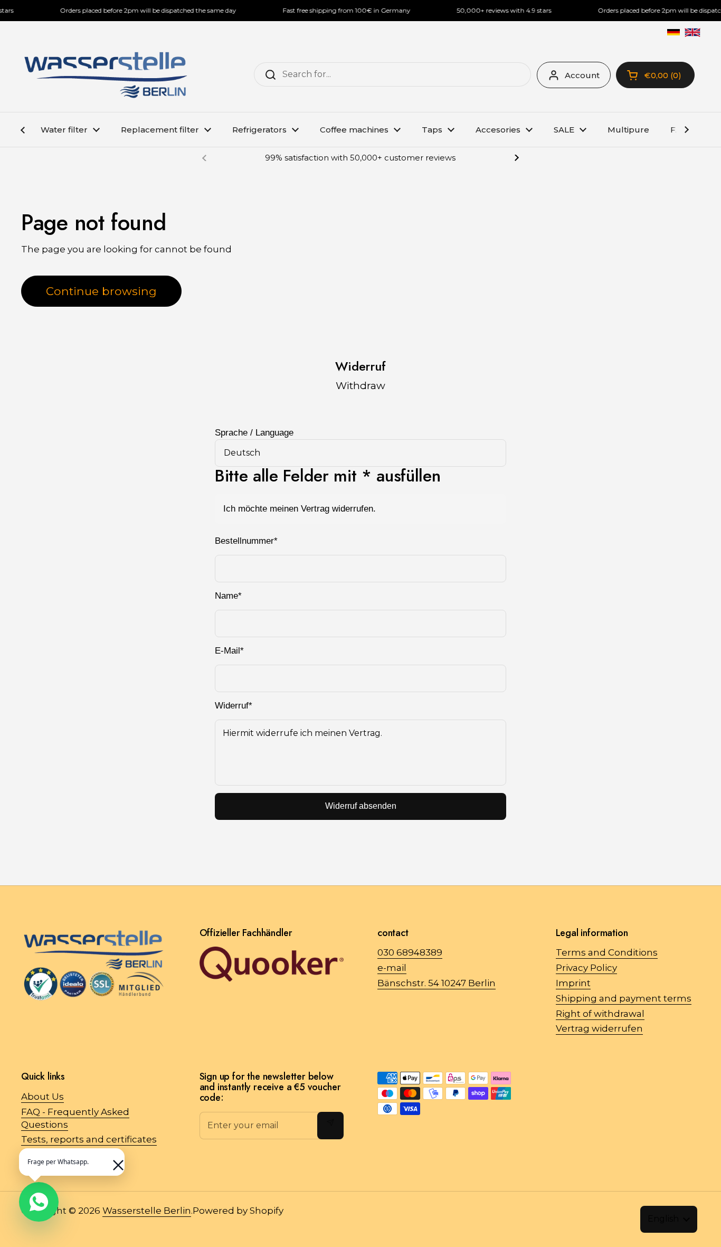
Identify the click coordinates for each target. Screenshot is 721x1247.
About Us (42, 1096)
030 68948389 (409, 952)
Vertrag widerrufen (599, 1028)
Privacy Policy (586, 967)
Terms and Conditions (607, 952)
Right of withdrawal (600, 1013)
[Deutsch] (673, 32)
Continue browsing (101, 291)
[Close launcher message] (113, 1159)
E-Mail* (229, 651)
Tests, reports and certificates (89, 1139)
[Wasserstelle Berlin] (105, 75)
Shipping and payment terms (623, 998)
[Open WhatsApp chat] (39, 1202)
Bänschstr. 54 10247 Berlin (436, 983)
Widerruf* (233, 706)
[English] (692, 32)
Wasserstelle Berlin (146, 1210)
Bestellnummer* (246, 541)
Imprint (573, 983)
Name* (228, 596)
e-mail (391, 967)
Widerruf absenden (360, 805)
